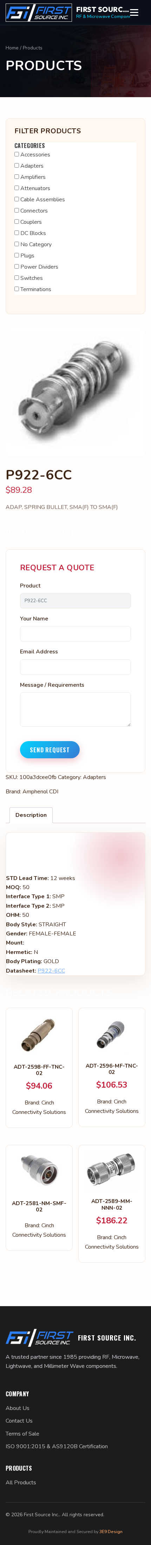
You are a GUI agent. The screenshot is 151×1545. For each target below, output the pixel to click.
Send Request (50, 749)
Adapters (94, 777)
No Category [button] (36, 244)
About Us (17, 1408)
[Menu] (137, 12)
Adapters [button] (32, 166)
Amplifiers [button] (33, 177)
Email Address (39, 652)
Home (12, 48)
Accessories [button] (35, 155)
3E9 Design (111, 1531)
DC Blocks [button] (33, 233)
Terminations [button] (35, 289)
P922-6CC (51, 971)
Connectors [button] (34, 211)
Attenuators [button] (35, 188)
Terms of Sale (22, 1434)
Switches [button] (31, 278)
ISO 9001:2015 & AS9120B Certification (57, 1446)
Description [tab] (31, 815)
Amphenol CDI (40, 791)
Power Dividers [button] (39, 267)
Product (30, 586)
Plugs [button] (27, 256)
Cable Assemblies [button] (42, 199)
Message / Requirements (52, 685)
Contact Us (19, 1421)
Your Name (34, 619)
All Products (21, 1482)
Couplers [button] (31, 222)
